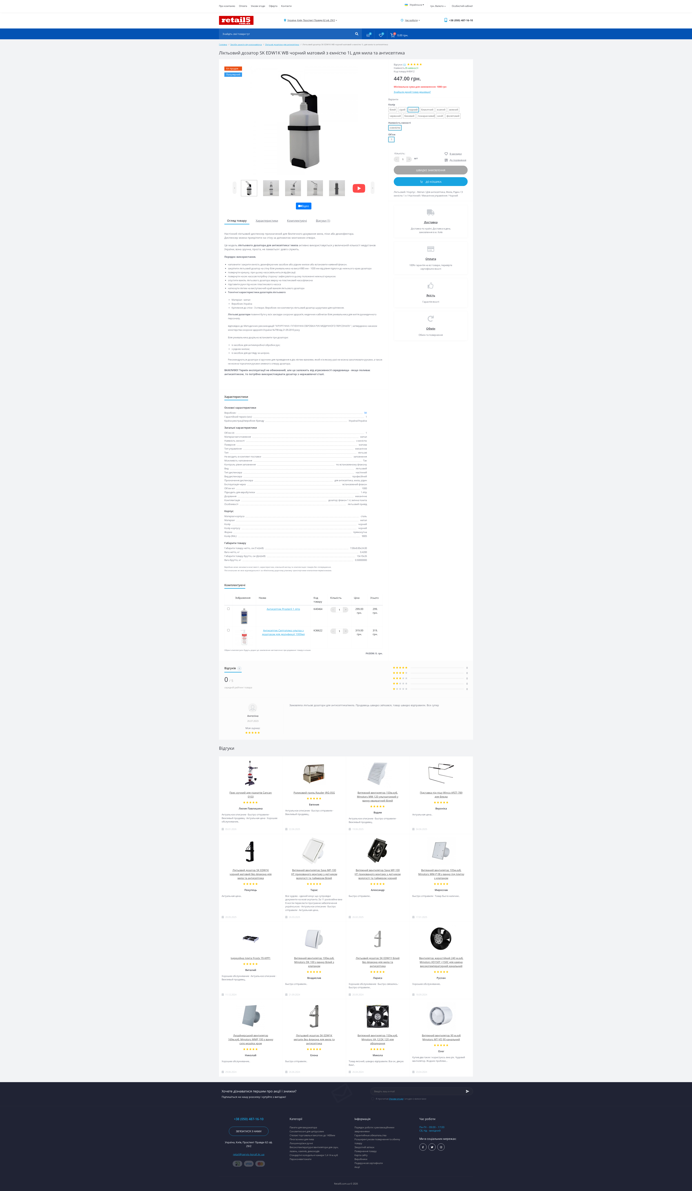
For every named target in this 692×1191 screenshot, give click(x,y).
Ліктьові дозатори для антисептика (282, 44)
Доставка (431, 222)
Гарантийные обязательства (370, 1135)
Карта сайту (361, 1155)
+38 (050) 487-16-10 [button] (248, 1119)
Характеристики (267, 221)
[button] (311, 20)
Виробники (360, 1159)
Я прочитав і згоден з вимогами (401, 1098)
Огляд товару (237, 221)
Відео (305, 206)
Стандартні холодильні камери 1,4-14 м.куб (314, 1155)
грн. (436, 6)
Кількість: (399, 153)
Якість (430, 295)
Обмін (430, 329)
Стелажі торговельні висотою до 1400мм (312, 1135)
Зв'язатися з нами (248, 1131)
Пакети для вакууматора (303, 1127)
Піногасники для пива (302, 1139)
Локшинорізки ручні (301, 1143)
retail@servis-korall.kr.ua (249, 1154)
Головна (223, 44)
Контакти (286, 6)
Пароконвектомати (300, 1159)
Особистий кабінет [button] (462, 6)
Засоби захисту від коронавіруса (246, 44)
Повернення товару (365, 1151)
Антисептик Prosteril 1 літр (283, 609)
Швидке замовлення (430, 170)
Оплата (243, 6)
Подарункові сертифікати (368, 1163)
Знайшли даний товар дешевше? (412, 92)
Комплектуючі (297, 221)
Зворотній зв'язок (364, 1147)
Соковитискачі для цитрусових (307, 1131)
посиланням (332, 381)
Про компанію (227, 6)
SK (365, 412)
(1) (404, 64)
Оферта (273, 6)
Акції (357, 1167)
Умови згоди (258, 6)
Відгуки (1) (323, 221)
